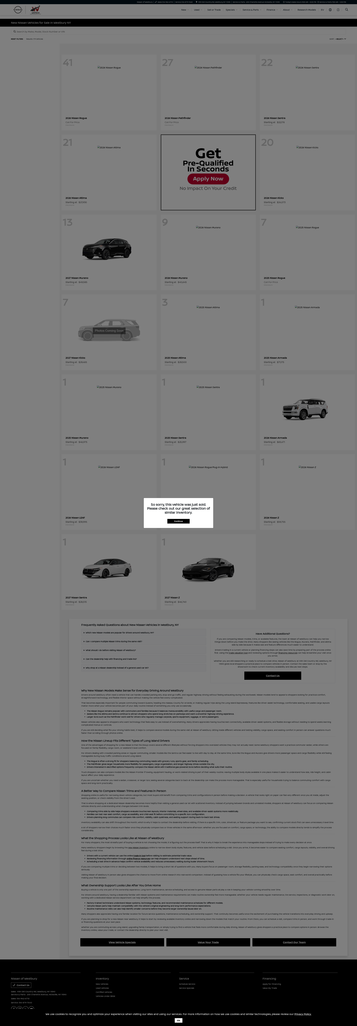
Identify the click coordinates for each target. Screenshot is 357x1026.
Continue (178, 521)
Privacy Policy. (302, 1014)
